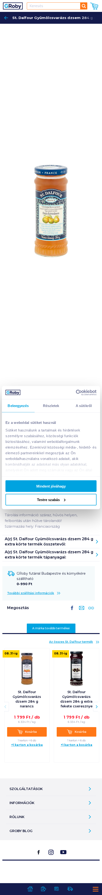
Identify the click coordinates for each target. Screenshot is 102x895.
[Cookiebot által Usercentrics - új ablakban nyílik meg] (76, 392)
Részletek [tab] (51, 406)
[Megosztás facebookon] (72, 612)
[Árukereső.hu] (51, 872)
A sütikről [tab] (84, 406)
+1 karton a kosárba (27, 745)
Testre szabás (48, 499)
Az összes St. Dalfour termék (71, 642)
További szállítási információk (30, 593)
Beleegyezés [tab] (18, 406)
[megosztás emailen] (80, 612)
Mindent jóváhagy (51, 486)
